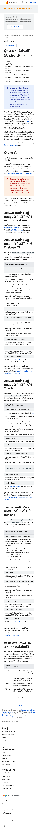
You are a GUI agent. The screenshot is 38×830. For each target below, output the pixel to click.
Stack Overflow (6, 776)
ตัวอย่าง (4, 738)
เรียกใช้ (8, 37)
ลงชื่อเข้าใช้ (33, 2)
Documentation (9, 8)
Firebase (6, 35)
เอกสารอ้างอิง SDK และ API (9, 735)
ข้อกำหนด (4, 821)
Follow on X (5, 758)
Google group (6, 779)
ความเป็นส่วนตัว (13, 821)
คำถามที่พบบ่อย (6, 788)
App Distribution (26, 8)
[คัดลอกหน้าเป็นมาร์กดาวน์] (28, 55)
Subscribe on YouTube (8, 761)
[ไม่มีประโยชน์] (20, 41)
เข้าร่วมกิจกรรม (6, 764)
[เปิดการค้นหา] (23, 2)
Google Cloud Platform (9, 810)
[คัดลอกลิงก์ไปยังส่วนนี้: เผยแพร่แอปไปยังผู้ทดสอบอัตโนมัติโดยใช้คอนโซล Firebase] (29, 220)
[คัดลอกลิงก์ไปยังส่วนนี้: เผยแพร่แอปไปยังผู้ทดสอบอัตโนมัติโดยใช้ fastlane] (17, 515)
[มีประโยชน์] (17, 41)
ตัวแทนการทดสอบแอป (11, 145)
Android (4, 801)
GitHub (4, 744)
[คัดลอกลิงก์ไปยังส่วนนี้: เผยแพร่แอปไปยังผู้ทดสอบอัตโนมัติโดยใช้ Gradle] (15, 388)
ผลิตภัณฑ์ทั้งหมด (6, 813)
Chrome (4, 804)
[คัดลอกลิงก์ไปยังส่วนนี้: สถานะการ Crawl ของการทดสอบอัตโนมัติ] (31, 647)
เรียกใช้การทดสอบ (17, 230)
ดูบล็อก (4, 752)
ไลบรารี (4, 741)
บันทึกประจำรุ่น (6, 782)
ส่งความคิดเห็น (10, 45)
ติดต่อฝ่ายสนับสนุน (7, 773)
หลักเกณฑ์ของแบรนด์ (8, 785)
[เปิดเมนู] (3, 2)
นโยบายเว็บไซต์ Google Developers (11, 716)
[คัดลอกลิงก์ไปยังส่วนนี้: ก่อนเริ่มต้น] (19, 153)
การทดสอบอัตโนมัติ (14, 360)
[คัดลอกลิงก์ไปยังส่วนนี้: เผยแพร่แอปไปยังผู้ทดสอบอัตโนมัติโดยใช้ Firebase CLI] (23, 248)
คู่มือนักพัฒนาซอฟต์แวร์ (8, 731)
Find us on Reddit (7, 755)
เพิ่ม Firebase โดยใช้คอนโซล (20, 173)
